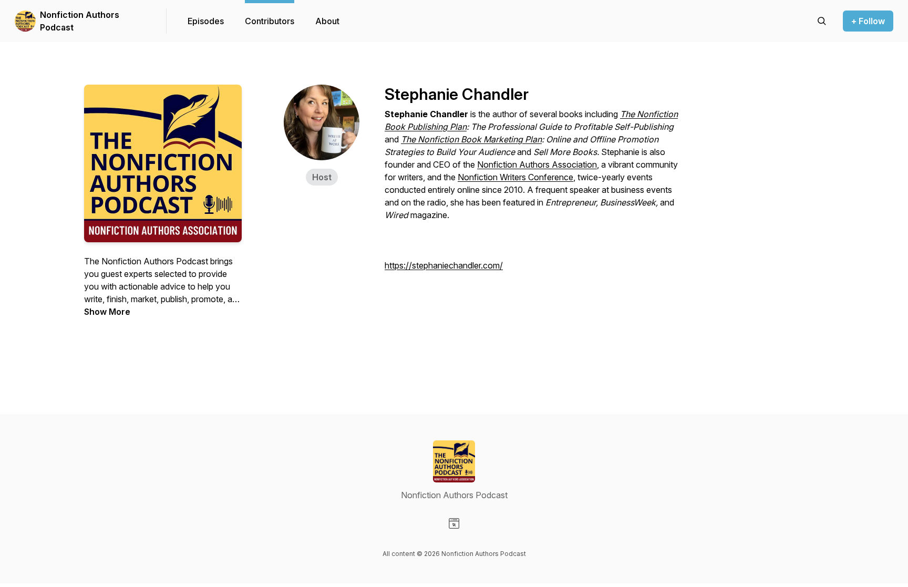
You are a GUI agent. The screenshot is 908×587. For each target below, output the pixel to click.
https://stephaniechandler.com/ (444, 265)
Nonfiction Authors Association (537, 164)
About (327, 21)
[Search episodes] (822, 21)
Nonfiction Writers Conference (515, 177)
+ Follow (868, 21)
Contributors (269, 21)
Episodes (206, 21)
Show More (107, 311)
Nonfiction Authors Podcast (79, 21)
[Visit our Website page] (454, 523)
